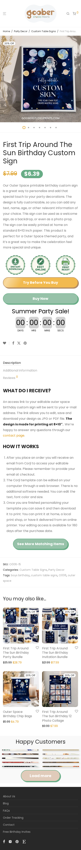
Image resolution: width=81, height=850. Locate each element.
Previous (3, 79)
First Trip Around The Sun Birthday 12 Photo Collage (57, 716)
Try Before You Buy (40, 282)
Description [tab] (12, 363)
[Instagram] (10, 841)
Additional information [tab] (20, 370)
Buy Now (40, 298)
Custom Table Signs (43, 31)
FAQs (6, 811)
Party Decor (20, 31)
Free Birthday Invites (16, 832)
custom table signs (44, 575)
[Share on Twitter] (19, 343)
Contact (9, 825)
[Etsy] (24, 841)
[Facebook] (4, 841)
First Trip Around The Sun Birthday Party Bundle (16, 652)
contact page (13, 435)
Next (77, 79)
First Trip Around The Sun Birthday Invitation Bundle (55, 652)
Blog (6, 803)
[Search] (68, 14)
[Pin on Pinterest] (25, 343)
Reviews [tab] (10, 377)
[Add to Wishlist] (6, 343)
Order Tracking (13, 818)
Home (6, 31)
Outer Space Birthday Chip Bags (17, 714)
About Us (9, 796)
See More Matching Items (40, 543)
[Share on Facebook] (13, 343)
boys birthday (20, 575)
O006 (62, 575)
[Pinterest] (17, 841)
